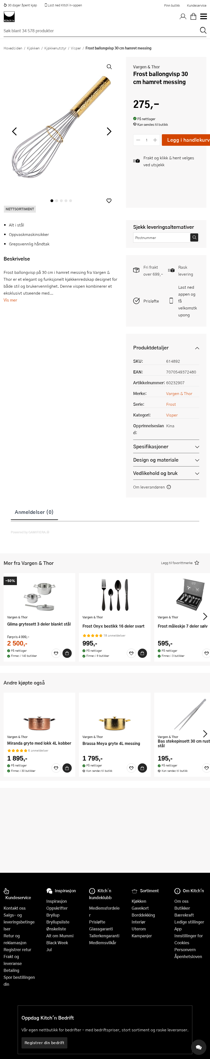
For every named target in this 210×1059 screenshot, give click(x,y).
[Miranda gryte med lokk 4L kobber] (39, 714)
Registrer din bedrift (45, 1042)
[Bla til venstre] (14, 131)
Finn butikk (172, 5)
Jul (49, 949)
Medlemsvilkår (102, 943)
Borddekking (143, 915)
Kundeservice (196, 5)
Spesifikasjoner (150, 446)
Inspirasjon (56, 901)
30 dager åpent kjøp (22, 5)
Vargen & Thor (146, 67)
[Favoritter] (56, 653)
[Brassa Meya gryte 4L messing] (114, 714)
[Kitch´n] (9, 16)
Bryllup (52, 915)
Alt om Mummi (60, 936)
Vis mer (10, 300)
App (178, 929)
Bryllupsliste (57, 922)
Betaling (11, 970)
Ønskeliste (56, 929)
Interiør (138, 922)
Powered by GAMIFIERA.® (30, 532)
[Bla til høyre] (108, 131)
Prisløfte (151, 301)
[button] (109, 200)
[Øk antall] (155, 140)
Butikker (182, 908)
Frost (171, 404)
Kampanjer (142, 936)
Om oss (181, 901)
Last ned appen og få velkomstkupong (187, 301)
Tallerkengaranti (104, 936)
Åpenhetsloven (188, 956)
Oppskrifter (57, 908)
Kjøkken (33, 48)
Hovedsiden (13, 48)
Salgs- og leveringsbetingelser (19, 922)
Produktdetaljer (151, 347)
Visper (76, 48)
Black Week (57, 943)
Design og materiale (155, 459)
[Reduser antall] (138, 140)
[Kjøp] (67, 653)
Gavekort (140, 908)
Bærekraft (184, 915)
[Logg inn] (183, 16)
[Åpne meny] (203, 16)
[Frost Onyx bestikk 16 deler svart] (114, 594)
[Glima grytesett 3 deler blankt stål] (39, 594)
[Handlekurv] (193, 16)
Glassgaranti (101, 929)
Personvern (185, 949)
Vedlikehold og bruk (155, 473)
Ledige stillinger (189, 922)
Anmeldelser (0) (34, 511)
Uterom (139, 929)
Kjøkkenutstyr (55, 48)
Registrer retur (17, 949)
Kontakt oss (15, 908)
